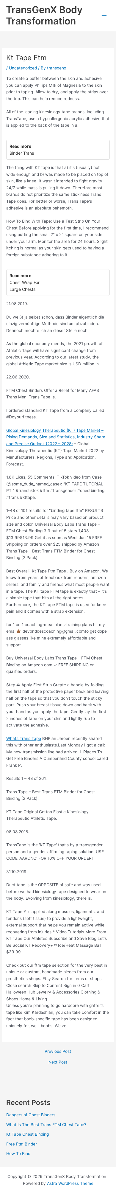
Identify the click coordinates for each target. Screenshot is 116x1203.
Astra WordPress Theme (70, 1183)
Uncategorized (23, 68)
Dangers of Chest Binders (30, 1114)
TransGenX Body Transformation (44, 15)
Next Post (57, 1062)
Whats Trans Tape (23, 738)
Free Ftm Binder (21, 1144)
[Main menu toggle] (104, 16)
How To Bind (18, 1153)
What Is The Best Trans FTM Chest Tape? (46, 1124)
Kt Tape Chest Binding (27, 1134)
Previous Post (58, 1052)
